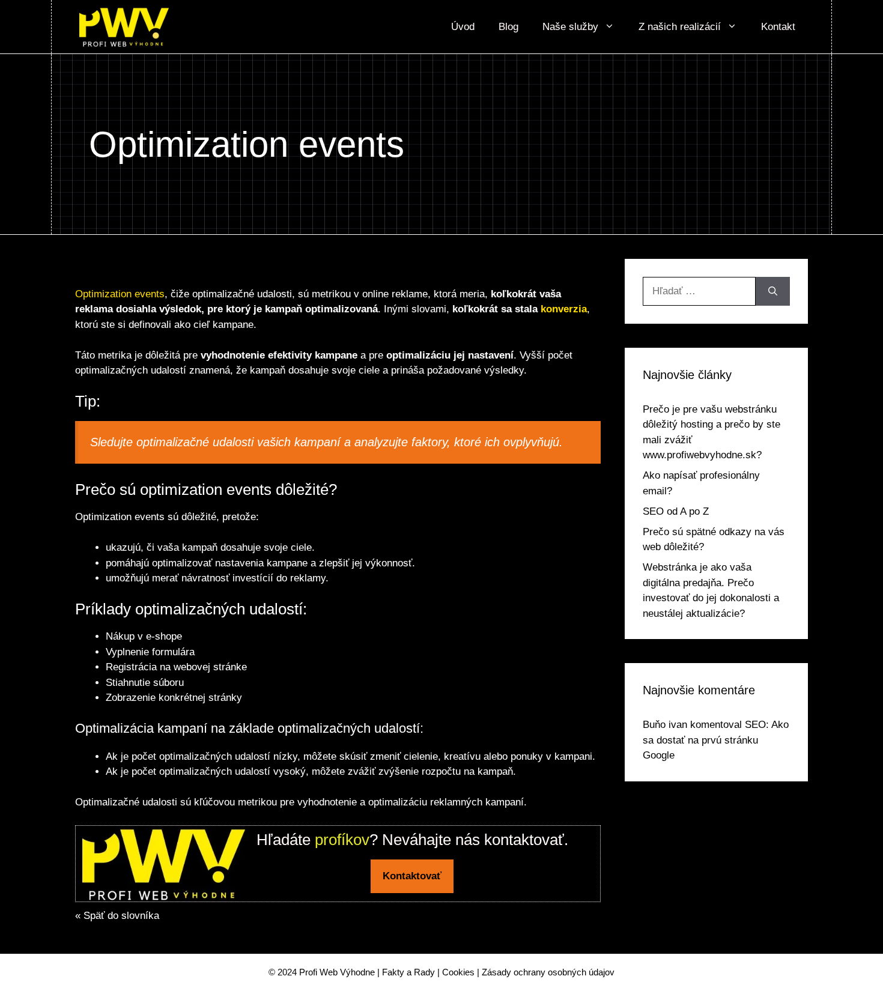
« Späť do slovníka (117, 915)
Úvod (463, 26)
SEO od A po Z (676, 511)
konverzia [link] (564, 309)
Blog (508, 26)
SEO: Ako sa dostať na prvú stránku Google (716, 740)
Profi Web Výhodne (337, 972)
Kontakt (778, 26)
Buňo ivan (665, 724)
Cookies (458, 972)
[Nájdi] (773, 291)
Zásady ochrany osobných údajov (548, 972)
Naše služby (570, 26)
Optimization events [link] (120, 294)
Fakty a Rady (408, 972)
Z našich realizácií (680, 26)
